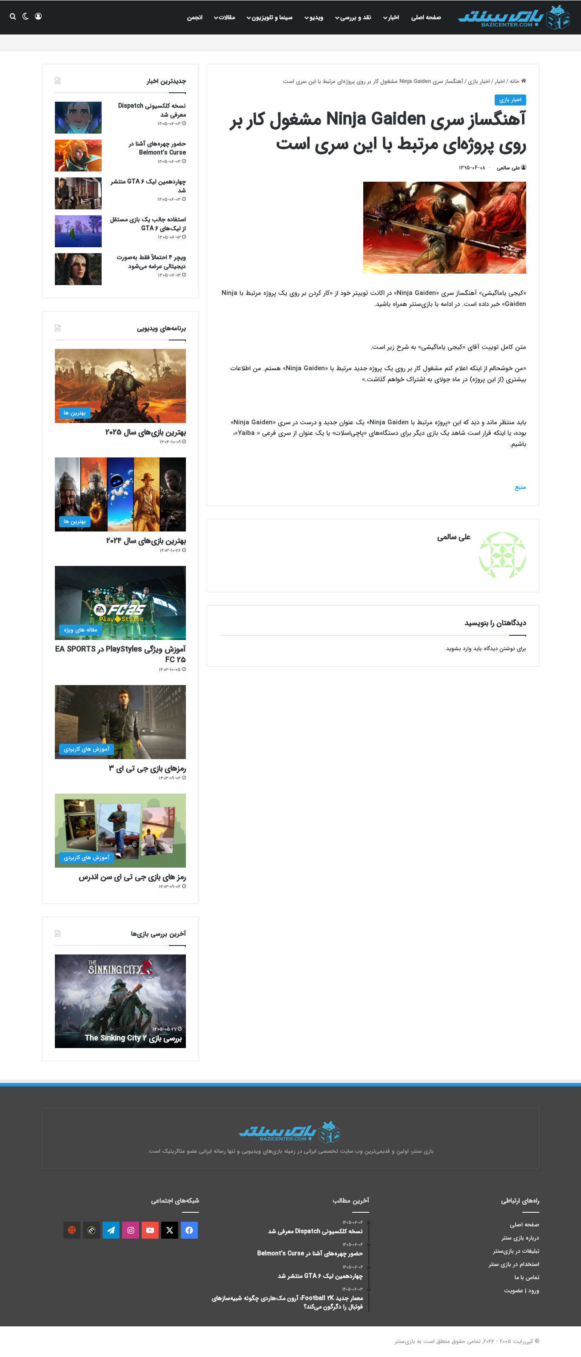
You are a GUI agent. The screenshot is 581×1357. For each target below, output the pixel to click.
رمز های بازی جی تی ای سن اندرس (132, 877)
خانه (515, 81)
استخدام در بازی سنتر (514, 1264)
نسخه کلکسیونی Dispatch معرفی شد (152, 110)
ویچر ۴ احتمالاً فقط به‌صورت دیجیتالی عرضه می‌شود (151, 262)
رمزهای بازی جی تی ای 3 (147, 768)
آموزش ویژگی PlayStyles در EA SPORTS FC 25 (120, 654)
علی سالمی (508, 168)
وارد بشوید (459, 648)
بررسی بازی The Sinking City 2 (133, 1038)
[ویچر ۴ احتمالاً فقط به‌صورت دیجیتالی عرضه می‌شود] (78, 269)
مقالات (227, 17)
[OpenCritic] (71, 1230)
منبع (520, 487)
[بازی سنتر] (515, 17)
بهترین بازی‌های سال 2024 (146, 541)
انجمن (194, 17)
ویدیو (316, 17)
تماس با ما (527, 1277)
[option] (120, 1001)
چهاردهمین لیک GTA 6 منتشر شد (148, 186)
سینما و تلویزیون (272, 17)
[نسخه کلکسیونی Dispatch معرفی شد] (78, 118)
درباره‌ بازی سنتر (520, 1238)
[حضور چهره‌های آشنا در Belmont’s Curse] (78, 155)
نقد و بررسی (355, 17)
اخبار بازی (479, 81)
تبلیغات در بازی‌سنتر (516, 1251)
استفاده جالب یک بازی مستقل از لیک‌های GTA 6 (148, 224)
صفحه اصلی (426, 17)
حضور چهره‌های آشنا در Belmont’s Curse (157, 148)
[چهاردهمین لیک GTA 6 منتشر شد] (78, 193)
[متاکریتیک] (91, 1230)
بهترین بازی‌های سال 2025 (145, 432)
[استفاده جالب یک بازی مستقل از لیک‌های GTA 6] (78, 231)
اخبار (393, 17)
